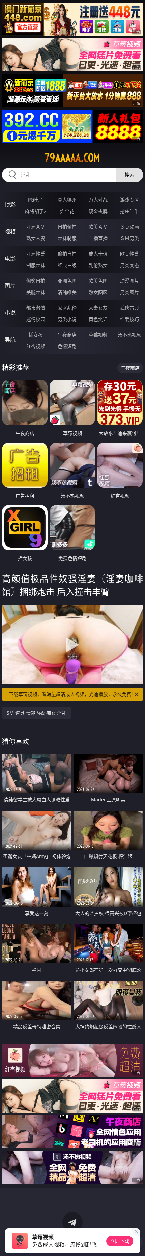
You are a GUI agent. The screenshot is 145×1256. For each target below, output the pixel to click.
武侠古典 (129, 307)
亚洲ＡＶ (35, 226)
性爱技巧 (129, 319)
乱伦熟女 (98, 265)
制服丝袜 (35, 265)
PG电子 (36, 199)
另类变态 (129, 265)
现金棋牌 (98, 211)
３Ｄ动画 (129, 226)
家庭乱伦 (67, 307)
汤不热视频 (129, 334)
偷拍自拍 (67, 253)
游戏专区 (129, 199)
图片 (10, 285)
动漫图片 (129, 280)
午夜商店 (67, 334)
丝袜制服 (67, 238)
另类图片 (129, 292)
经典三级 (67, 265)
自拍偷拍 (67, 226)
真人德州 (67, 199)
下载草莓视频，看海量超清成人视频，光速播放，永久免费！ (72, 694)
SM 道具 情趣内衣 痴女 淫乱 (36, 713)
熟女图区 (98, 292)
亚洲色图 (67, 280)
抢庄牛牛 (129, 211)
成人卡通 (98, 253)
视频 (10, 231)
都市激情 (35, 307)
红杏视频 (35, 346)
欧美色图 (98, 280)
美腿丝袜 (35, 292)
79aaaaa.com (72, 157)
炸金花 (67, 211)
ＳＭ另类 (129, 238)
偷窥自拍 (35, 280)
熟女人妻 (35, 238)
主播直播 (98, 238)
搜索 (129, 174)
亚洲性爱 (35, 253)
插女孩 (36, 334)
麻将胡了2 (36, 211)
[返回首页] (136, 1242)
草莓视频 (98, 334)
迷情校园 (35, 319)
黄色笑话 (98, 319)
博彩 (10, 204)
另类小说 (67, 319)
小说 (10, 312)
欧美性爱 (129, 253)
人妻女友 (98, 307)
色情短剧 (67, 346)
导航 (10, 339)
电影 (10, 258)
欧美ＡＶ (98, 226)
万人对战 (98, 199)
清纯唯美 (67, 292)
